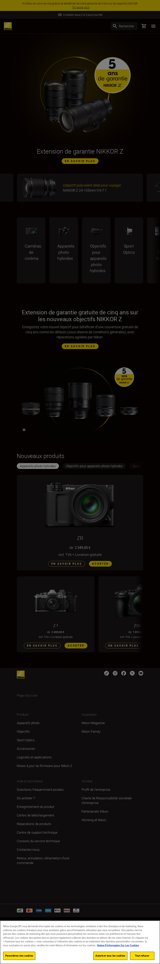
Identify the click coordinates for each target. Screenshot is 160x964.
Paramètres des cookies (19, 955)
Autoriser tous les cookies (110, 955)
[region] (80, 942)
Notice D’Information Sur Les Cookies (118, 945)
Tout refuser (142, 955)
